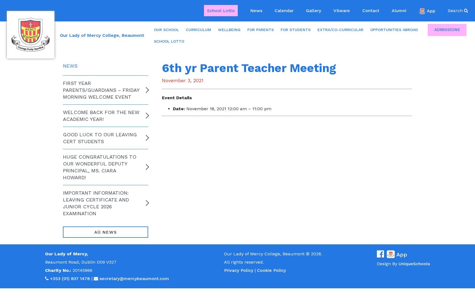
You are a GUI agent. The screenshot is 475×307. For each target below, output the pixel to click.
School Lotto (221, 10)
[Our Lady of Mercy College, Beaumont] (30, 35)
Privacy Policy (238, 270)
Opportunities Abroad (394, 29)
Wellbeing (229, 29)
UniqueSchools (414, 263)
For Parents (260, 29)
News (256, 10)
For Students (296, 29)
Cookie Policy (271, 270)
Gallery (313, 10)
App (431, 10)
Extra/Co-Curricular (340, 29)
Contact (370, 10)
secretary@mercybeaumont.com (134, 278)
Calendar (284, 10)
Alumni (399, 10)
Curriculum (198, 29)
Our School (166, 29)
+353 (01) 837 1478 (70, 278)
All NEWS (105, 232)
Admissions (447, 29)
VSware (341, 10)
